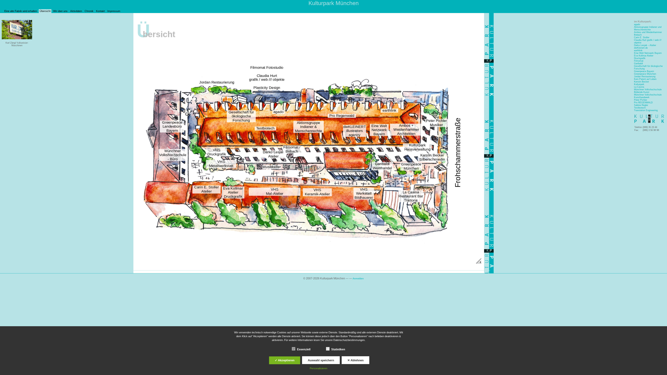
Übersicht (45, 11)
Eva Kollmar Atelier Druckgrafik (643, 57)
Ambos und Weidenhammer (648, 32)
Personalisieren (318, 368)
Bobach (638, 35)
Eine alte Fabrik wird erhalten (20, 11)
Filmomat (638, 61)
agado (637, 24)
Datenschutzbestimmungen (349, 340)
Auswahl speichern (321, 360)
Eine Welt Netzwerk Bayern (648, 53)
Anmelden (358, 278)
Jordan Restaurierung (644, 76)
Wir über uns (60, 11)
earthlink (638, 50)
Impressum (113, 11)
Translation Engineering (646, 110)
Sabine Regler (641, 105)
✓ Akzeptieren (284, 360)
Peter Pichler (640, 100)
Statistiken (338, 349)
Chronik (89, 11)
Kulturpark (639, 84)
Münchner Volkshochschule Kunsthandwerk (648, 96)
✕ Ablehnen (355, 360)
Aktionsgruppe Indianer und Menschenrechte (647, 28)
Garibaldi (638, 63)
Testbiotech (640, 107)
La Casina (639, 87)
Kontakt (100, 11)
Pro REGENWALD (643, 102)
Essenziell (303, 349)
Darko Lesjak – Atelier (645, 45)
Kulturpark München (333, 3)
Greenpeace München (645, 74)
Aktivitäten (76, 11)
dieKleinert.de (641, 48)
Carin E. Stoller (641, 37)
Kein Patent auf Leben (645, 79)
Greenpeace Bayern (644, 71)
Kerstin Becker (641, 81)
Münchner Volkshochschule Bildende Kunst (648, 90)
